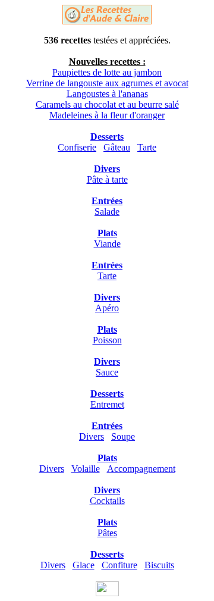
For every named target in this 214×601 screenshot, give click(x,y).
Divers (107, 169)
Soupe (123, 436)
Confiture (119, 565)
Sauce (107, 372)
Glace (84, 565)
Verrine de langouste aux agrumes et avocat (107, 83)
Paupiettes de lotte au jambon (107, 72)
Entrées (107, 201)
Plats (107, 233)
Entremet (107, 404)
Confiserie (77, 147)
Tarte (146, 147)
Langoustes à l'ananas (107, 94)
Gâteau (116, 147)
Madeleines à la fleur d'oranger (107, 115)
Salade (107, 211)
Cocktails (107, 501)
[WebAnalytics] (107, 593)
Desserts (107, 137)
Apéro (107, 308)
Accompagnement (141, 469)
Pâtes (107, 533)
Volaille (85, 469)
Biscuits (159, 565)
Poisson (107, 340)
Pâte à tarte (107, 179)
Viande (107, 244)
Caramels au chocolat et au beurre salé (107, 104)
